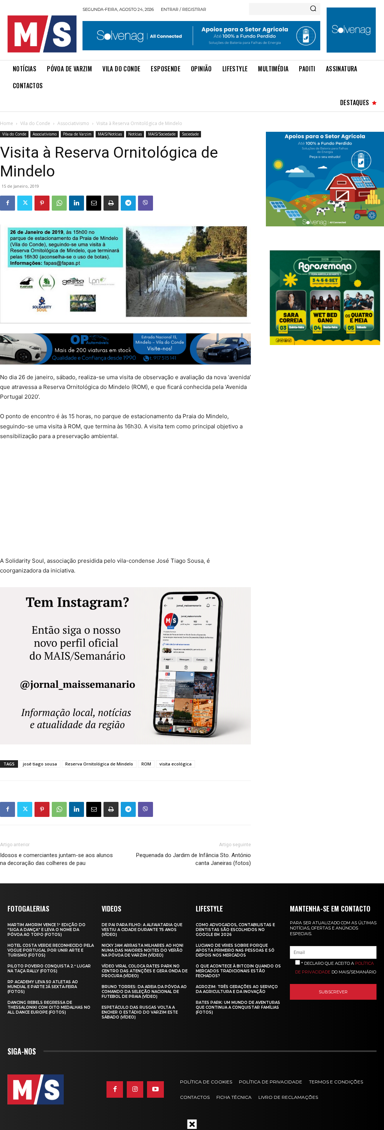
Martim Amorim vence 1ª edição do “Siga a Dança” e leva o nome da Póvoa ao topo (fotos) (47, 929)
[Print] (111, 203)
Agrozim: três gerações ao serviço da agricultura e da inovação (237, 989)
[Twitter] (24, 203)
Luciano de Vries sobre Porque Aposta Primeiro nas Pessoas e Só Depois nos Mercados (235, 950)
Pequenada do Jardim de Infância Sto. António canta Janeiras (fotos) (193, 859)
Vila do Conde (35, 123)
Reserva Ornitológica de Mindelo (99, 764)
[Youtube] (155, 1089)
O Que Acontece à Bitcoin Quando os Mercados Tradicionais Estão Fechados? (238, 971)
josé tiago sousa (40, 764)
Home (6, 123)
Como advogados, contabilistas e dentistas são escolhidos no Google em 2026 (235, 929)
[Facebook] (7, 203)
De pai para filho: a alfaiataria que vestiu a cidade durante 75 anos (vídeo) (142, 929)
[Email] (93, 203)
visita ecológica (175, 764)
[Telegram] (128, 203)
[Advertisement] (120, 503)
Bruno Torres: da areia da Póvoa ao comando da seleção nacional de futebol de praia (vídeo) (144, 991)
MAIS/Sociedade (162, 134)
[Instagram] (135, 1089)
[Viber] (145, 203)
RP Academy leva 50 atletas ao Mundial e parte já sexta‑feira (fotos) (43, 986)
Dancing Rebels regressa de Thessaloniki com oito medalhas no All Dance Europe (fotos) (49, 1007)
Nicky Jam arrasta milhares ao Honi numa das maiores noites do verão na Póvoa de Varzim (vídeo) (142, 950)
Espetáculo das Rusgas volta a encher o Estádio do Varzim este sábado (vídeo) (140, 1012)
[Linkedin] (76, 203)
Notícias (135, 134)
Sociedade (190, 134)
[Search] (313, 9)
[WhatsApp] (59, 203)
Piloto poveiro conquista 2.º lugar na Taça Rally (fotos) (49, 968)
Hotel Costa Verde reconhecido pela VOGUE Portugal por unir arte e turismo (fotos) (51, 950)
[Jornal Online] (42, 34)
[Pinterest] (42, 203)
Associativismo (73, 123)
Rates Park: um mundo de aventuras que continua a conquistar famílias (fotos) (238, 1007)
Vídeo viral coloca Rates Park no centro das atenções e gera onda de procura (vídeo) (145, 971)
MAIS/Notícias (110, 134)
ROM (146, 764)
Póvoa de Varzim (77, 134)
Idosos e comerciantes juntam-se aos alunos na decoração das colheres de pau (56, 859)
